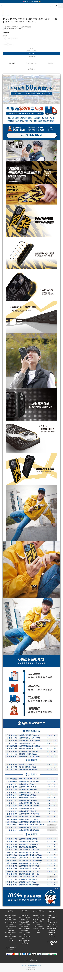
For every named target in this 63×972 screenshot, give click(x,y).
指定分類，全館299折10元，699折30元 (13, 29)
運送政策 (39, 965)
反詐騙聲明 (29, 965)
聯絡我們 (31, 53)
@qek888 (54, 926)
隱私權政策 (49, 928)
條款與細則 (53, 930)
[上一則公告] (2, 1)
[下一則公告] (61, 1)
